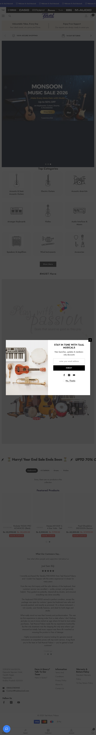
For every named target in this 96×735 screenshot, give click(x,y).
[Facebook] (64, 375)
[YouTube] (74, 375)
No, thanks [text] (70, 381)
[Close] (90, 340)
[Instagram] (69, 375)
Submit (69, 368)
